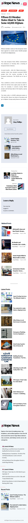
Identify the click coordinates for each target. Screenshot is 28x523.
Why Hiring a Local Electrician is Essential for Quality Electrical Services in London (17, 155)
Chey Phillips (7, 27)
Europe (4, 10)
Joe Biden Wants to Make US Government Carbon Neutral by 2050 (16, 176)
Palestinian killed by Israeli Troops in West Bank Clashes (11, 187)
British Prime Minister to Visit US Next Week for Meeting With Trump (14, 482)
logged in (5, 208)
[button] (25, 4)
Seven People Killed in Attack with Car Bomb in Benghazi (19, 257)
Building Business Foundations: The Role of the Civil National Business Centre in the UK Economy (13, 455)
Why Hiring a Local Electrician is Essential (19, 321)
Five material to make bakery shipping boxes (16, 147)
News (21, 10)
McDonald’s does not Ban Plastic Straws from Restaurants (19, 230)
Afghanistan (13, 10)
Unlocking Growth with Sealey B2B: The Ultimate (19, 369)
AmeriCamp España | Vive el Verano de (19, 345)
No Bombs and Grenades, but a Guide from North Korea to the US (19, 243)
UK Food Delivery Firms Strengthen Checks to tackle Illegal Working (13, 461)
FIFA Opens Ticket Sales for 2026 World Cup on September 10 (13, 473)
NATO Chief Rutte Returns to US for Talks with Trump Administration (13, 477)
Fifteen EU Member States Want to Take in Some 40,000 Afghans (12, 20)
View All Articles (10, 129)
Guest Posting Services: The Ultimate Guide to (20, 297)
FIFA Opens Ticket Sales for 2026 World (20, 380)
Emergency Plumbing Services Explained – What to (19, 333)
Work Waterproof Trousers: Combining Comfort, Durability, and (19, 392)
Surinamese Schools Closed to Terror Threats (19, 270)
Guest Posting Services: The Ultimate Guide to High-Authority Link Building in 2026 (16, 139)
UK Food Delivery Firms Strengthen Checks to (19, 404)
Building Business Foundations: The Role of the (19, 357)
